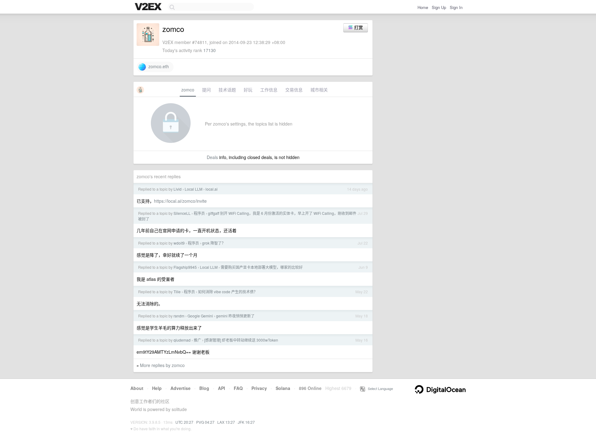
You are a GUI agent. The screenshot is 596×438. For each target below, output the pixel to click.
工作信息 (269, 89)
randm (179, 315)
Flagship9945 (185, 267)
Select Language (379, 388)
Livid (178, 189)
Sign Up (439, 7)
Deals (212, 157)
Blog (204, 388)
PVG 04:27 (205, 422)
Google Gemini (200, 315)
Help (157, 388)
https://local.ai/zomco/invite (180, 201)
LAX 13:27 (226, 422)
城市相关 (319, 89)
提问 (206, 89)
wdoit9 (179, 243)
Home (423, 7)
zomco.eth (157, 66)
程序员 (199, 213)
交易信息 (294, 89)
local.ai (211, 189)
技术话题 (227, 89)
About (136, 388)
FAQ (238, 388)
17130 (209, 50)
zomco (187, 89)
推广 (197, 340)
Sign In (456, 7)
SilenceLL (182, 213)
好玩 (248, 89)
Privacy (259, 388)
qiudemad (182, 340)
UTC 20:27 (184, 422)
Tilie (177, 291)
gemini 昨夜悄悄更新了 (235, 315)
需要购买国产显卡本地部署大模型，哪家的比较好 (262, 267)
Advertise (180, 388)
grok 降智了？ (213, 243)
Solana (283, 388)
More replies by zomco (162, 365)
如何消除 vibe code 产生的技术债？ (227, 291)
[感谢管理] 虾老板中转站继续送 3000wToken (241, 340)
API (221, 388)
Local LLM (193, 189)
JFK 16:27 (246, 422)
